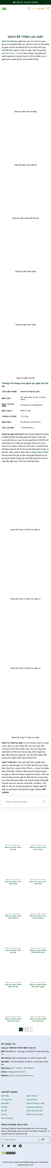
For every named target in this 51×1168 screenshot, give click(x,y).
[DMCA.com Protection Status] (8, 1153)
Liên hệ (4, 1114)
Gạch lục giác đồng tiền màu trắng (38, 986)
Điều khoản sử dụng (34, 1114)
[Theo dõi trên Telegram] (20, 1146)
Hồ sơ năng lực (7, 1118)
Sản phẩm (5, 1103)
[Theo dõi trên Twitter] (8, 1146)
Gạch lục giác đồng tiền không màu (38, 951)
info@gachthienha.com (16, 1072)
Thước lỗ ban (31, 1100)
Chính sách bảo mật (34, 1111)
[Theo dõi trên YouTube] (14, 1146)
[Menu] (47, 9)
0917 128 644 (16, 1068)
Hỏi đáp (4, 1107)
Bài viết (4, 1111)
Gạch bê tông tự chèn (35, 1103)
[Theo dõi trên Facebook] (2, 1146)
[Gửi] (44, 801)
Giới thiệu (5, 1096)
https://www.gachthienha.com (21, 1076)
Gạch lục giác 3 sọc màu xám (38, 883)
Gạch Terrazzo (32, 1096)
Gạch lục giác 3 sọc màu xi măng (38, 917)
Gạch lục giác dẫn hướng (13, 951)
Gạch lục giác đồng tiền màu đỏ (13, 986)
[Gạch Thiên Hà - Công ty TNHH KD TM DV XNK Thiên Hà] (14, 9)
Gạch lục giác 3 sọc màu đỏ (13, 848)
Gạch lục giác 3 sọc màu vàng (13, 883)
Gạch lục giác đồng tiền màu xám (38, 1020)
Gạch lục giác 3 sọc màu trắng (38, 848)
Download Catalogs (34, 1107)
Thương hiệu (6, 1100)
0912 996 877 (29, 1068)
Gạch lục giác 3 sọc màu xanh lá (13, 917)
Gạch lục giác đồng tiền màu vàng (13, 1020)
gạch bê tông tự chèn (11, 53)
